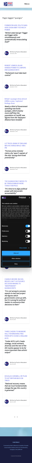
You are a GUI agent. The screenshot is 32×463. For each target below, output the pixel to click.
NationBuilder (18, 456)
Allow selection (16, 258)
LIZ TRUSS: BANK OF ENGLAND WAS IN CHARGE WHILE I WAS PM (16, 145)
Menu (26, 4)
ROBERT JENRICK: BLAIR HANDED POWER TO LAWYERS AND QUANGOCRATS (15, 67)
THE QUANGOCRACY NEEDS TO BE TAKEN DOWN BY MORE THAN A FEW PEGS (16, 183)
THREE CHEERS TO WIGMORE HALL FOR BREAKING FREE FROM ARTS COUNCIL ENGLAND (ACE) (16, 334)
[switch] (27, 231)
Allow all (16, 253)
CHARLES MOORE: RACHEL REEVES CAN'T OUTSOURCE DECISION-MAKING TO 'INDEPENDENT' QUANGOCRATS (15, 283)
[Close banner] (29, 197)
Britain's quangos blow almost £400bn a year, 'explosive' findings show (16, 101)
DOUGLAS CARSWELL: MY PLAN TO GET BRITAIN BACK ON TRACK (16, 378)
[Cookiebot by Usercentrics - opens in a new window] (19, 198)
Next (17, 417)
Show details (23, 248)
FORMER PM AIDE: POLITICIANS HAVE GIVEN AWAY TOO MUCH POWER (16, 27)
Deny (16, 264)
